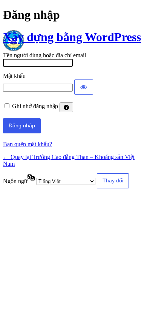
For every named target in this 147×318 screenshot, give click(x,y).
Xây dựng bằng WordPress (72, 37)
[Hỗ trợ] (66, 107)
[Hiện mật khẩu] (83, 87)
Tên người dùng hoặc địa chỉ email (44, 55)
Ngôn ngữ (15, 181)
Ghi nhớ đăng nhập (35, 106)
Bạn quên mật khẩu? (27, 144)
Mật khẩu (14, 76)
